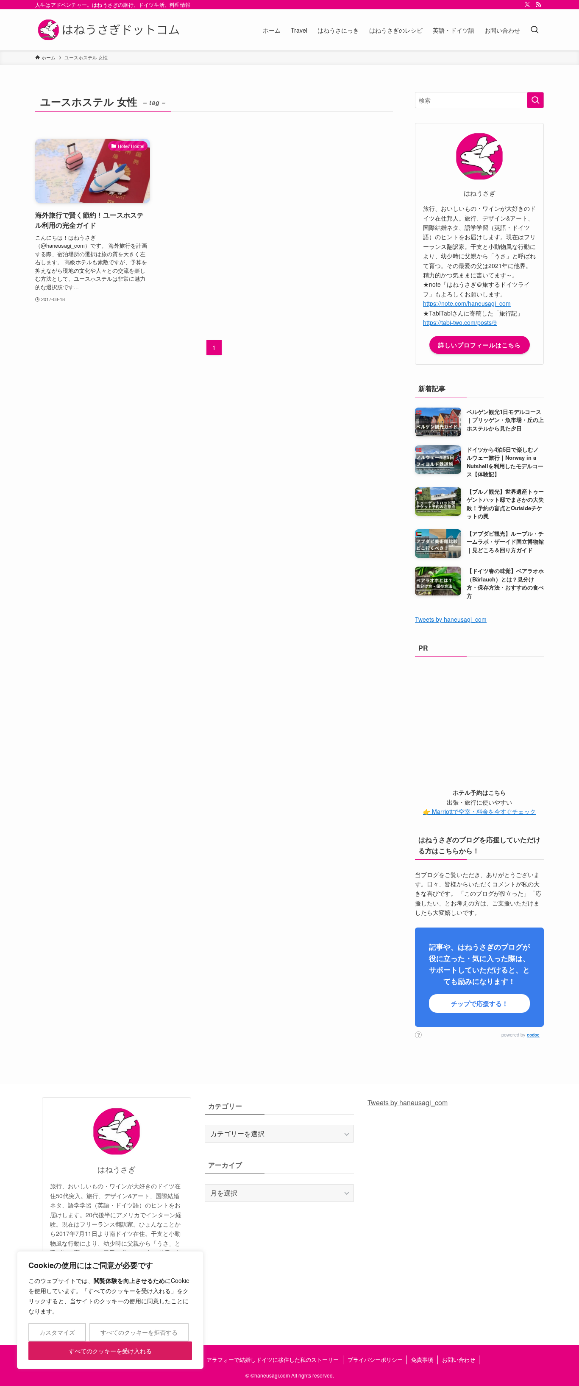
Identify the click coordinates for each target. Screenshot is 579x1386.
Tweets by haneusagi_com (451, 619)
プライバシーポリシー (375, 1359)
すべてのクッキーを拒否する (139, 1332)
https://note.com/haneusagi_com (467, 303)
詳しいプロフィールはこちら (479, 345)
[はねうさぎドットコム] (110, 30)
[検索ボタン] (534, 29)
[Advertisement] (479, 720)
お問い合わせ (458, 1359)
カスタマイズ (57, 1332)
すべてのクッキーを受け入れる (110, 1351)
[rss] (538, 4)
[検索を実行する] (535, 100)
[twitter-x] (527, 4)
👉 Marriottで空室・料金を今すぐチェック (479, 811)
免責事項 (422, 1359)
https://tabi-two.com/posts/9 (460, 322)
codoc (533, 1035)
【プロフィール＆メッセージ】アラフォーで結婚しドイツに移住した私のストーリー (234, 1359)
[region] (110, 1310)
